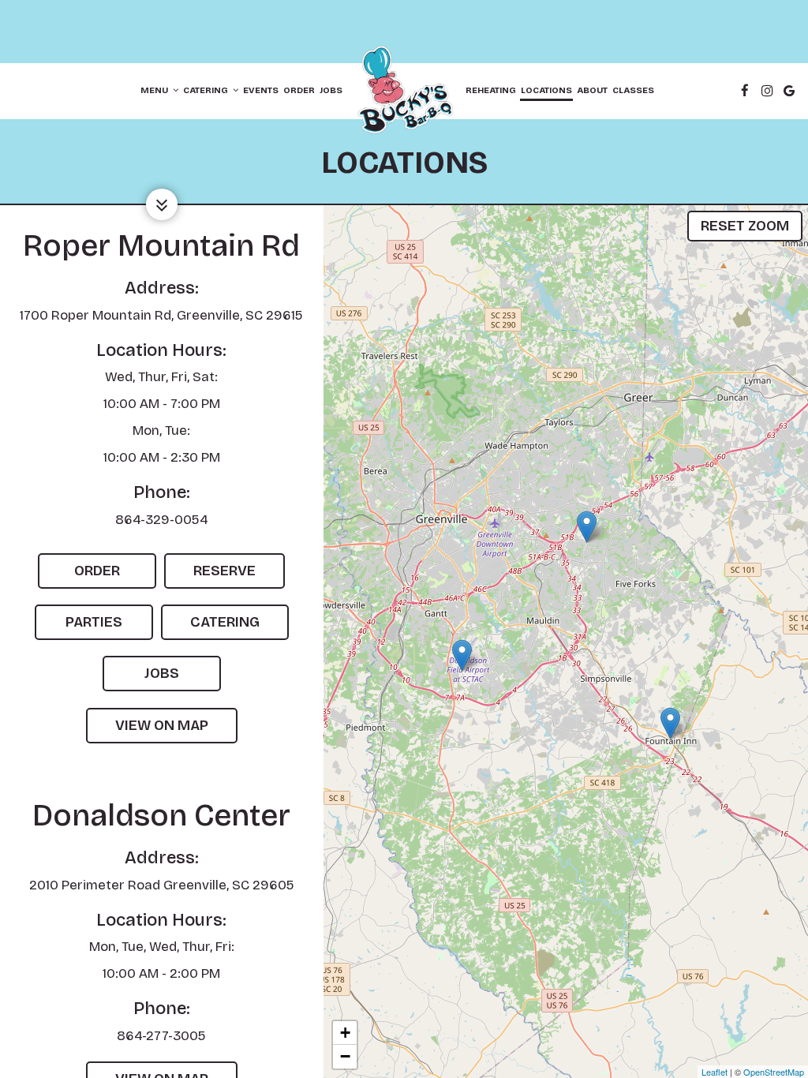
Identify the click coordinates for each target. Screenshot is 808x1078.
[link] (404, 91)
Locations (546, 90)
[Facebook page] (745, 90)
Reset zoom (745, 225)
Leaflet (714, 1071)
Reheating (491, 90)
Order (299, 90)
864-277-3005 (161, 1035)
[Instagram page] (767, 90)
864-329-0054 (161, 519)
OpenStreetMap (773, 1071)
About (592, 90)
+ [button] (345, 1032)
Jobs (331, 90)
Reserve (210, 575)
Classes (633, 90)
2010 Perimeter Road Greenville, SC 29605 (161, 885)
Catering (210, 626)
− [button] (345, 1056)
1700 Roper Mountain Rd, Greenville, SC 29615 (161, 315)
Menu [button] (155, 90)
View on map (147, 730)
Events (261, 90)
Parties (78, 626)
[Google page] (789, 90)
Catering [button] (206, 90)
